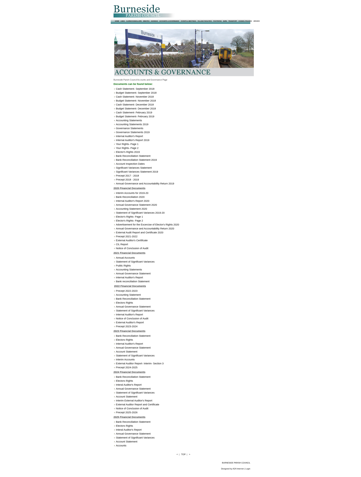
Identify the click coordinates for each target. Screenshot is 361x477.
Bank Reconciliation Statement (133, 298)
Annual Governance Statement (133, 273)
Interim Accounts (125, 359)
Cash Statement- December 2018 (135, 104)
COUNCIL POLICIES (245, 21)
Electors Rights (124, 339)
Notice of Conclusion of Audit (132, 318)
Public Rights (123, 265)
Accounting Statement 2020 (131, 208)
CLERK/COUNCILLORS (134, 21)
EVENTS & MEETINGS (188, 21)
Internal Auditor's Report (129, 277)
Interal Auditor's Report (129, 384)
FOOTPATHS (217, 21)
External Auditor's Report (130, 322)
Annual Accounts (125, 257)
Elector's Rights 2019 (128, 152)
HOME (117, 21)
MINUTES (146, 21)
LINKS (123, 21)
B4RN (225, 21)
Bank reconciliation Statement (132, 281)
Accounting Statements (129, 269)
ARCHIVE (256, 21)
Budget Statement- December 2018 (136, 108)
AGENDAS (154, 21)
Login (247, 469)
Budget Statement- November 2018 (136, 100)
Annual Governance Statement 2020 (136, 204)
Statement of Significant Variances (135, 261)
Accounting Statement (128, 294)
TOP (183, 454)
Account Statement (126, 351)
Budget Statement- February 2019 (135, 116)
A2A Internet (238, 469)
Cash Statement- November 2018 (135, 96)
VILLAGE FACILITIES (205, 21)
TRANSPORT (232, 21)
